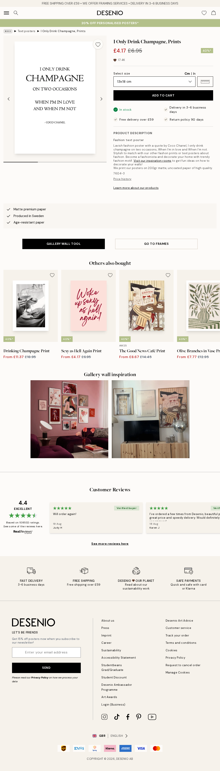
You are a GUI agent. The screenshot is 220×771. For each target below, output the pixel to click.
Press (105, 628)
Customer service (178, 628)
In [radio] (194, 73)
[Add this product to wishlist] (98, 44)
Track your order (177, 635)
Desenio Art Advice (179, 620)
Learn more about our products (136, 188)
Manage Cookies (178, 672)
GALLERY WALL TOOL (64, 244)
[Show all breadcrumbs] (7, 31)
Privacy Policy (39, 677)
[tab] (20, 160)
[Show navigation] (6, 13)
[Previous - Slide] (8, 98)
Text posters (26, 31)
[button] (205, 81)
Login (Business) (113, 704)
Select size (121, 73)
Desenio (122, 759)
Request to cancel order (183, 665)
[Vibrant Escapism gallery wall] (69, 419)
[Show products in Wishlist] (204, 13)
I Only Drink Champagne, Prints (63, 31)
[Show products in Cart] (213, 13)
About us (107, 620)
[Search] (16, 13)
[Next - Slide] (101, 98)
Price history (122, 179)
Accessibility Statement (118, 657)
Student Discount (114, 677)
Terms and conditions (181, 643)
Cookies (171, 650)
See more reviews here (110, 544)
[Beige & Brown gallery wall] (150, 419)
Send (46, 668)
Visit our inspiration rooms (152, 161)
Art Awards (109, 697)
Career (106, 643)
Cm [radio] (187, 73)
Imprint (106, 635)
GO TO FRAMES (156, 244)
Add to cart (163, 95)
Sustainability (111, 650)
